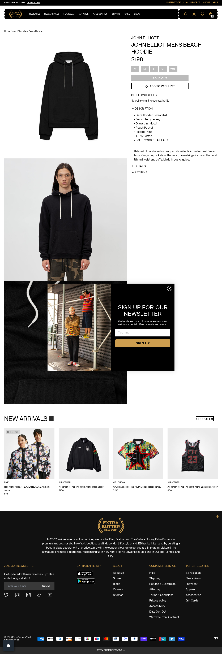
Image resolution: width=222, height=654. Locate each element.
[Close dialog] (170, 288)
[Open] (8, 645)
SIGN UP (143, 343)
